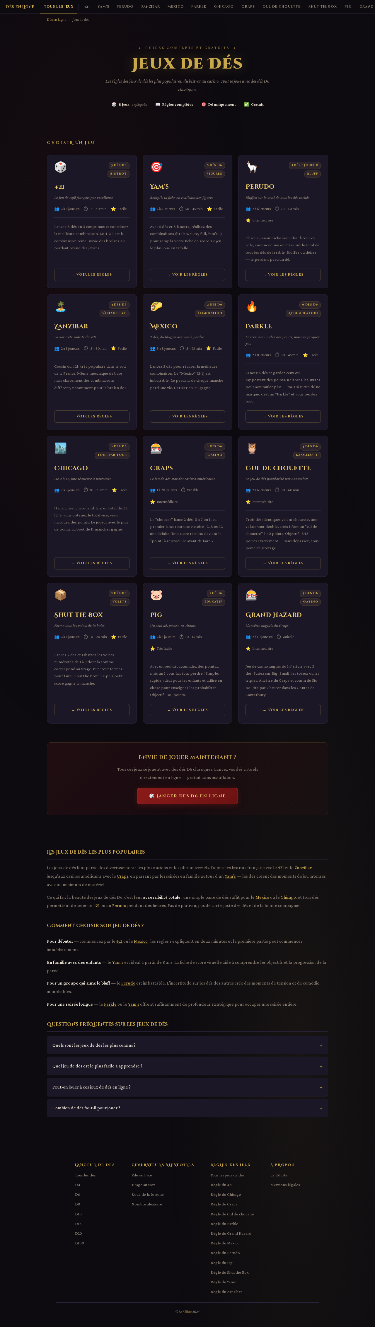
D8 (77, 1204)
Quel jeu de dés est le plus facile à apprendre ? (97, 1065)
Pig (348, 6)
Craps (248, 6)
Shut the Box (322, 6)
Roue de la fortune (148, 1194)
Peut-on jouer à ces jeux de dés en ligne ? (91, 1086)
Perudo (125, 6)
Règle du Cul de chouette (232, 1214)
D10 (78, 1214)
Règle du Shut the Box (230, 1272)
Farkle (198, 6)
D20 (78, 1233)
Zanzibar (150, 6)
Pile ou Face (142, 1175)
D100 (79, 1243)
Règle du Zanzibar (226, 1291)
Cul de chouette (281, 6)
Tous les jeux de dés (228, 1175)
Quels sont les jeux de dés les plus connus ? (94, 1045)
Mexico (176, 6)
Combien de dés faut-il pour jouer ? (86, 1107)
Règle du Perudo (225, 1252)
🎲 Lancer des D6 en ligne (187, 796)
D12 (78, 1223)
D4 (77, 1184)
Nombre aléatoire (147, 1204)
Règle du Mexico (225, 1243)
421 (87, 6)
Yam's (103, 6)
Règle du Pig (222, 1262)
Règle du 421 (222, 1184)
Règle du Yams (223, 1282)
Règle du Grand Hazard (231, 1233)
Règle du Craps (224, 1204)
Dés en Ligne (20, 6)
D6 (77, 1194)
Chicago (224, 6)
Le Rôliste (278, 1175)
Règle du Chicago (226, 1194)
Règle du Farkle (224, 1223)
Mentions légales (285, 1184)
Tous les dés (85, 1175)
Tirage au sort (143, 1184)
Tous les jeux (59, 6)
